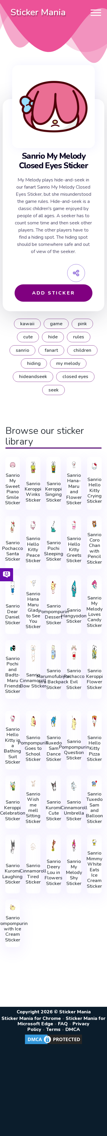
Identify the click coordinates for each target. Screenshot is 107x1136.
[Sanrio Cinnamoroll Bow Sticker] (33, 653)
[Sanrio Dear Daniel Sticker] (12, 587)
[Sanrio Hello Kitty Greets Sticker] (74, 525)
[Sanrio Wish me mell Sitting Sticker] (33, 783)
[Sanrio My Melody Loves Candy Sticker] (94, 584)
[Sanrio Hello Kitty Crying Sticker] (94, 466)
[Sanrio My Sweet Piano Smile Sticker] (12, 464)
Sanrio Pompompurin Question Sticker (74, 750)
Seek (53, 390)
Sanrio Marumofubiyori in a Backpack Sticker (54, 679)
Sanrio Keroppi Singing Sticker (53, 492)
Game (56, 323)
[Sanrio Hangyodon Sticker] (74, 589)
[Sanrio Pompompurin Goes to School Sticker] (33, 721)
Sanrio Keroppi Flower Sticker (94, 679)
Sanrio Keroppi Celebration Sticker (12, 810)
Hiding (34, 363)
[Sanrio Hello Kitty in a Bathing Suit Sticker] (12, 718)
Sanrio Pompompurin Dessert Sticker (53, 614)
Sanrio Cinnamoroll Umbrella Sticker (74, 810)
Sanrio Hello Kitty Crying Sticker (94, 490)
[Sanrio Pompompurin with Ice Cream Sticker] (12, 907)
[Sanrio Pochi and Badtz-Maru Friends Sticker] (12, 648)
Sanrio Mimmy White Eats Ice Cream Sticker (94, 869)
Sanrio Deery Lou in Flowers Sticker (53, 872)
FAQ (63, 1024)
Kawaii (27, 323)
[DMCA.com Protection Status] (53, 1044)
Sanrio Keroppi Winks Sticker (33, 492)
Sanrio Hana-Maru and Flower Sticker (74, 489)
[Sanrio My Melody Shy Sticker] (74, 845)
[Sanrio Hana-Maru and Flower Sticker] (74, 464)
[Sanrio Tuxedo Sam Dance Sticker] (53, 721)
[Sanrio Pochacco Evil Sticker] (74, 652)
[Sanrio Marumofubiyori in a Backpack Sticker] (53, 652)
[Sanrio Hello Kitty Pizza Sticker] (94, 721)
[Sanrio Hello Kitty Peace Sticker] (33, 525)
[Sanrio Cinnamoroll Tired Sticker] (33, 846)
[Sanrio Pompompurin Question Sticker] (74, 722)
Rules (78, 337)
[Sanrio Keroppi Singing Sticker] (53, 467)
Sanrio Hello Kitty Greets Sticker (73, 549)
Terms (53, 1029)
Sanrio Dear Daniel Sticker (12, 614)
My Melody (68, 363)
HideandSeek (33, 376)
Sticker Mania (38, 12)
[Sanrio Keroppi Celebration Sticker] (12, 786)
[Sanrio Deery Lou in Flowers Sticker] (53, 845)
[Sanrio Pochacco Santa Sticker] (12, 526)
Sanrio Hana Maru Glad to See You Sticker (33, 610)
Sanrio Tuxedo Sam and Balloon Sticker (94, 807)
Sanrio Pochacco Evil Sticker (74, 679)
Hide (53, 337)
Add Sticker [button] (53, 293)
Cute (28, 337)
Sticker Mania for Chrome (31, 1018)
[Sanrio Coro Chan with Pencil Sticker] (94, 523)
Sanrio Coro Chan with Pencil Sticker (94, 548)
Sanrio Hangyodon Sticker (73, 616)
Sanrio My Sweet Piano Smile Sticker (12, 489)
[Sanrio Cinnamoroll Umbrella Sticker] (74, 786)
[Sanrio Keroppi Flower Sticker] (94, 652)
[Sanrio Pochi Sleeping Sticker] (53, 526)
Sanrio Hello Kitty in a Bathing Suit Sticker (12, 746)
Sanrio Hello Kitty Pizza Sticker (94, 748)
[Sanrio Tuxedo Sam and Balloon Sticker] (94, 783)
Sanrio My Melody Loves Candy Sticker (94, 611)
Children (82, 350)
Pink (82, 323)
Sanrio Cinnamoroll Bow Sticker (33, 680)
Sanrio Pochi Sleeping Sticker (53, 551)
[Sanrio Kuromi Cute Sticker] (53, 786)
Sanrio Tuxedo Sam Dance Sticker (53, 748)
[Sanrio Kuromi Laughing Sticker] (12, 846)
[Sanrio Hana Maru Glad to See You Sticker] (33, 583)
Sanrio (22, 350)
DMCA (72, 1029)
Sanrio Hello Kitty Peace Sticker (33, 549)
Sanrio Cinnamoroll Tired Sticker (33, 874)
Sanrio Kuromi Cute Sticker (53, 810)
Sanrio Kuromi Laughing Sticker (12, 874)
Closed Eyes (75, 376)
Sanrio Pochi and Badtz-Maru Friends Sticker (12, 675)
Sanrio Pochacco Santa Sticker (12, 551)
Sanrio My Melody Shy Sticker (74, 872)
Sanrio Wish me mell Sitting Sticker (33, 807)
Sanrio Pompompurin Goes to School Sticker (33, 748)
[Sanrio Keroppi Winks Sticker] (33, 467)
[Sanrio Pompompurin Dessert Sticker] (53, 587)
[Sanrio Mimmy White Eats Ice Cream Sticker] (94, 842)
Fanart (51, 350)
